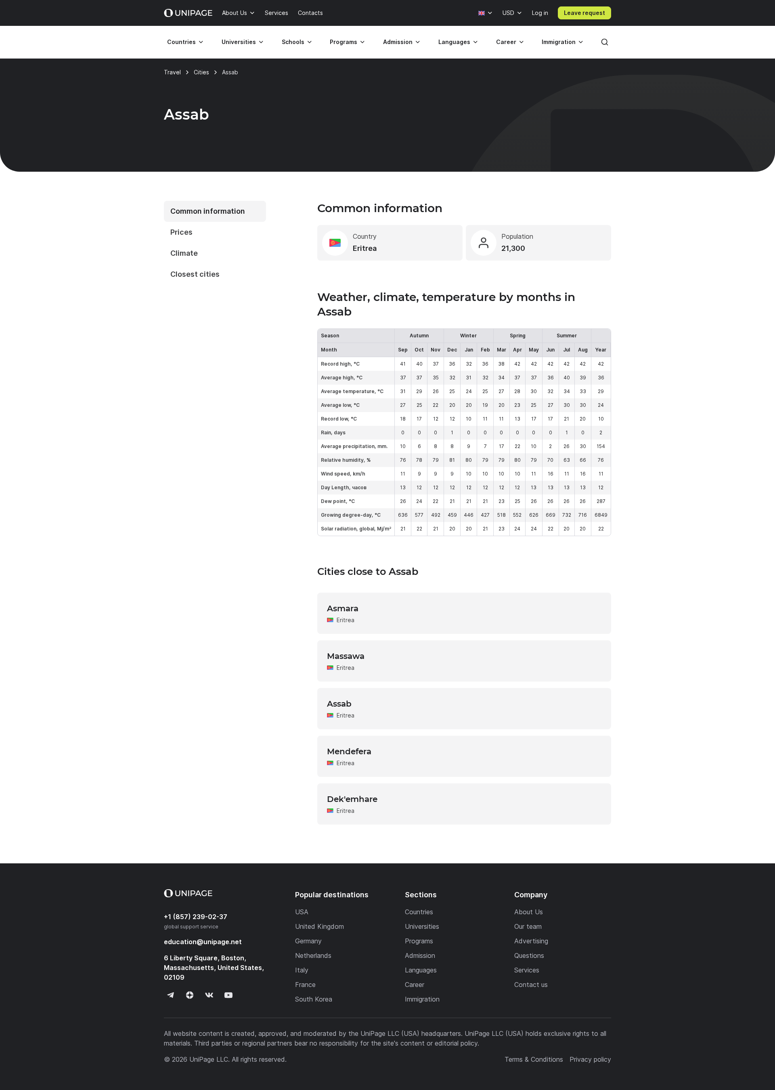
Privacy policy (590, 1059)
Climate (184, 253)
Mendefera (349, 751)
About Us (234, 12)
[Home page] (188, 13)
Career (506, 41)
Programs (343, 41)
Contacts (310, 12)
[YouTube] (228, 995)
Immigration (559, 41)
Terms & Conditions (534, 1059)
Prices (181, 232)
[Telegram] (170, 995)
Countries (181, 41)
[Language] (485, 13)
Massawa (345, 656)
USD (508, 12)
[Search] (604, 42)
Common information (207, 211)
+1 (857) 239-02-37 (195, 917)
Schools (293, 41)
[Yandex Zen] (189, 995)
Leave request (584, 12)
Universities (239, 41)
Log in (540, 12)
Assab (339, 704)
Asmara (342, 608)
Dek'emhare (352, 799)
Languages (454, 41)
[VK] (209, 995)
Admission (398, 41)
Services (276, 12)
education (203, 942)
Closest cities (195, 274)
